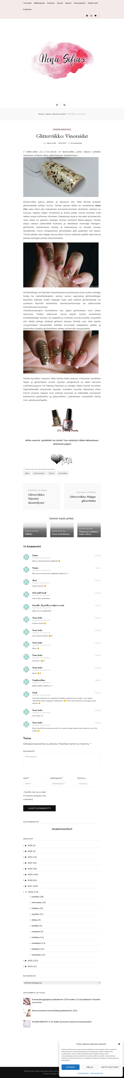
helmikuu (36, 949)
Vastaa (98, 555)
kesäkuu (35, 925)
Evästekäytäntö (83, 1073)
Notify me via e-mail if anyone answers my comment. (34, 796)
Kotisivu (81, 778)
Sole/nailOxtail (39, 592)
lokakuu (35, 908)
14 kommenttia (76, 143)
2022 (30, 857)
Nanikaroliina (38, 680)
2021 (30, 863)
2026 (30, 845)
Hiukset (68, 3)
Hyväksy (70, 1067)
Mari (34, 580)
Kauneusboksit (79, 3)
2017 (30, 886)
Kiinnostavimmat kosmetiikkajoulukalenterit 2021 (55, 1010)
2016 (30, 892)
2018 (30, 880)
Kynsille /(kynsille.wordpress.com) (48, 605)
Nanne (35, 567)
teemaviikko (62, 473)
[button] (119, 1044)
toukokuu (36, 931)
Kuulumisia (27, 9)
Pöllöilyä (28, 534)
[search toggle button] (64, 105)
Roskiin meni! (93, 3)
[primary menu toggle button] (57, 105)
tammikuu (36, 954)
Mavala (51, 473)
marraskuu (36, 902)
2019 (30, 874)
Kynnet (60, 3)
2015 (30, 960)
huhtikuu (35, 937)
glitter (27, 473)
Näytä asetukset (110, 1067)
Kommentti (29, 751)
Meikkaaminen (39, 3)
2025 (30, 851)
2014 (30, 966)
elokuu (35, 920)
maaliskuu (36, 943)
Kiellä (90, 1067)
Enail (34, 692)
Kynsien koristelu (62, 129)
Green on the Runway (61, 534)
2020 (30, 868)
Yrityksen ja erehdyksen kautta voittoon (88, 532)
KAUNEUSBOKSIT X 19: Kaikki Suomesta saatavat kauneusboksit (62, 1021)
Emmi (35, 555)
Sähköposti (56, 778)
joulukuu (35, 896)
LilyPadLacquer (39, 473)
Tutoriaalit (27, 3)
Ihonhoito (51, 3)
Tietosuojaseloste (96, 1073)
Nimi (26, 778)
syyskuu (35, 914)
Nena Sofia (51, 143)
